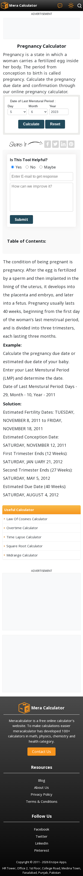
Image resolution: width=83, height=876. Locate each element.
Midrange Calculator (22, 555)
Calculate (31, 124)
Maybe (49, 167)
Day (10, 106)
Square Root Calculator (24, 546)
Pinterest (41, 850)
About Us (41, 787)
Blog (41, 780)
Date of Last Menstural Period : (33, 101)
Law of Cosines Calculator (26, 519)
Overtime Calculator (22, 527)
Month (33, 106)
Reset (55, 124)
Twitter (41, 836)
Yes (18, 167)
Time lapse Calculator (24, 537)
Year (52, 106)
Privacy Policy (41, 794)
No (32, 167)
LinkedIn (41, 843)
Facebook (41, 829)
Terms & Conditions (41, 801)
